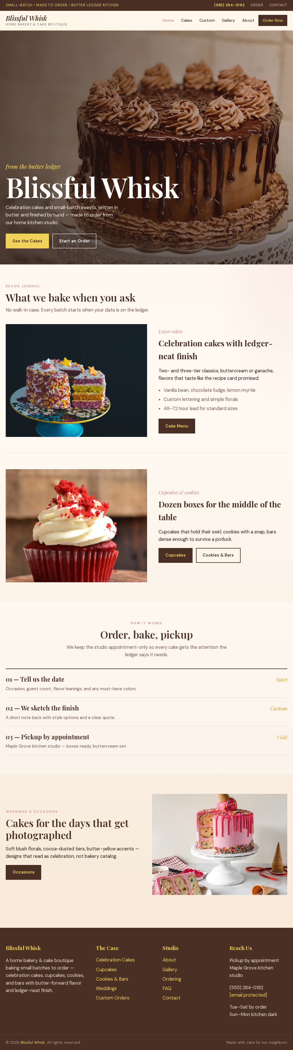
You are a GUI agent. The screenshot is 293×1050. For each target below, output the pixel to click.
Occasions (24, 872)
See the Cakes (27, 241)
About (248, 20)
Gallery (228, 20)
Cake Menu (176, 426)
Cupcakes (175, 555)
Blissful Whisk (33, 1042)
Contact (278, 5)
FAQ (167, 988)
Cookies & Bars (218, 555)
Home (168, 20)
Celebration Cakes (115, 960)
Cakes (186, 20)
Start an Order (74, 241)
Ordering (172, 979)
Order (257, 5)
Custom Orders (112, 998)
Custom (207, 20)
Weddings (106, 988)
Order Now (273, 20)
